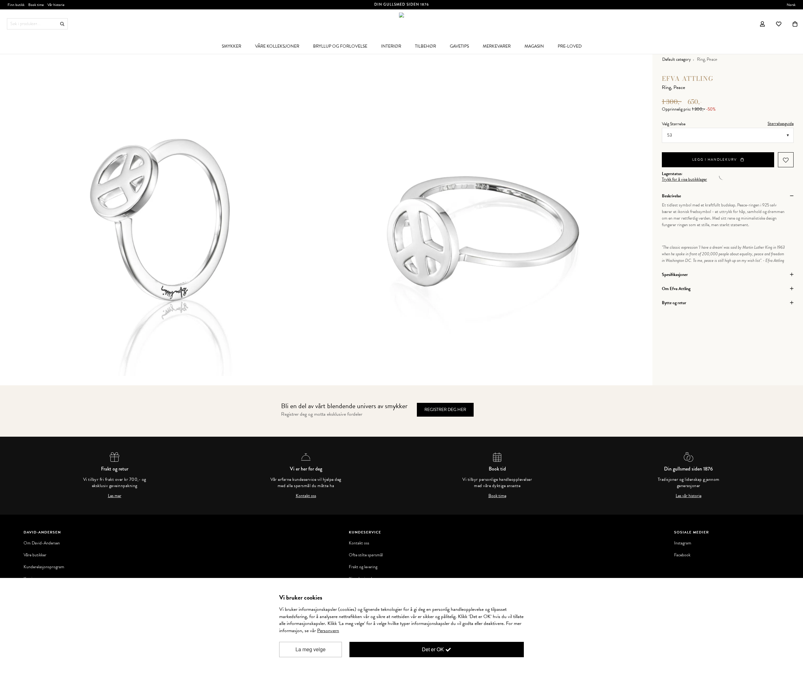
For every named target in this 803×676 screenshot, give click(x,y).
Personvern (328, 630)
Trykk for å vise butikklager (684, 179)
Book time (497, 496)
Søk (62, 24)
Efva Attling (687, 78)
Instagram (682, 543)
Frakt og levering (363, 567)
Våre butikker (35, 555)
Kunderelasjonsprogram (44, 567)
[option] (167, 218)
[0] (795, 24)
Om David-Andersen (42, 543)
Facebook (682, 555)
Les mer (114, 496)
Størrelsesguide (781, 123)
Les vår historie (688, 496)
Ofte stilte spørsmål (366, 555)
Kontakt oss (306, 496)
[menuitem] (231, 46)
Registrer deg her (445, 409)
